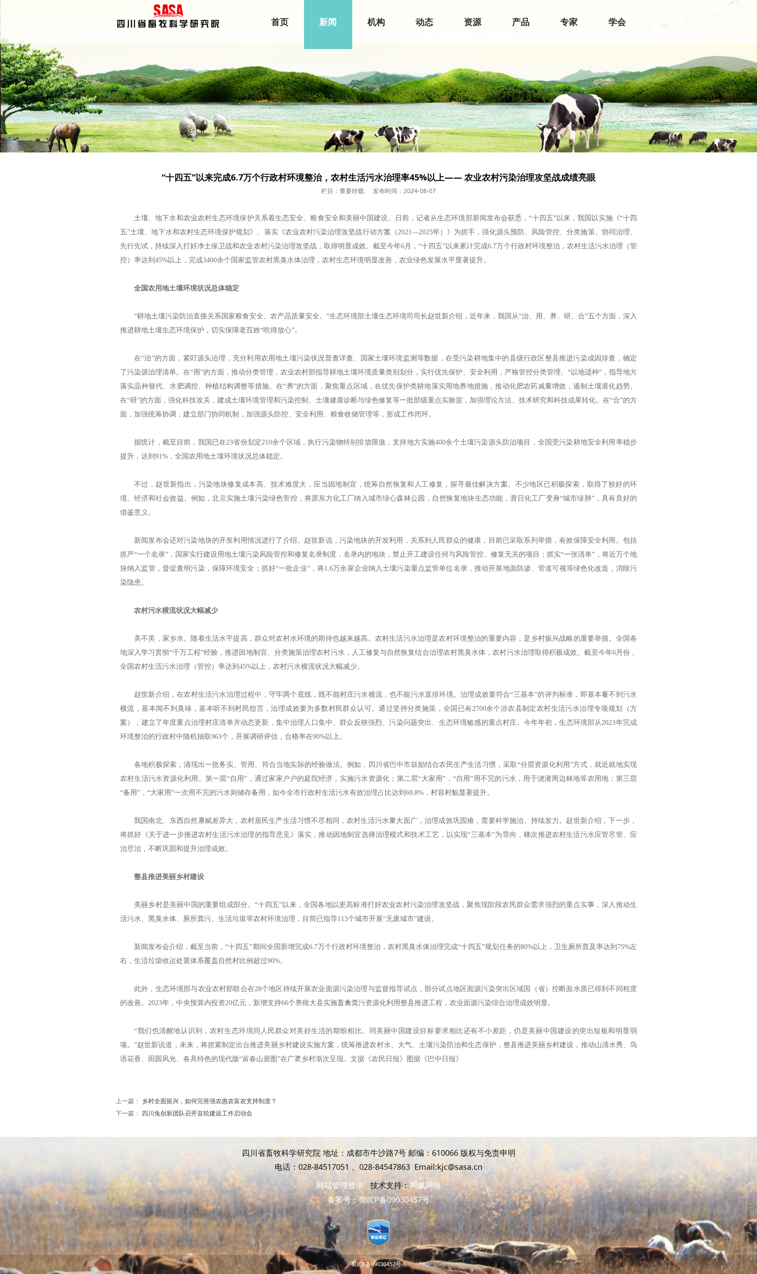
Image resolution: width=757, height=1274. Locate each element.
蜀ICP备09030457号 (394, 1199)
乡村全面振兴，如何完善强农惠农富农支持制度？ (209, 1101)
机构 (376, 22)
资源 (472, 22)
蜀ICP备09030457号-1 (378, 1264)
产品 (521, 22)
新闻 (328, 22)
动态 (424, 22)
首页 (280, 22)
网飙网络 (425, 1185)
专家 (569, 22)
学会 (617, 22)
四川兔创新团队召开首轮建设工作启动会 (197, 1113)
